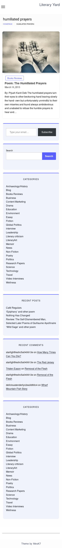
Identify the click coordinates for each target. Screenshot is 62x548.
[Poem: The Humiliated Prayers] (31, 52)
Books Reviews (14, 78)
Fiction (9, 221)
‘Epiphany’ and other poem (20, 311)
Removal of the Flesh (36, 368)
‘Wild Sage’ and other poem (21, 327)
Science (10, 267)
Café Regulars (14, 307)
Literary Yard (49, 4)
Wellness (11, 282)
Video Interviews (15, 278)
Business (11, 198)
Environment (13, 213)
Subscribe (47, 132)
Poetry (9, 255)
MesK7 (37, 543)
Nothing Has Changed (18, 315)
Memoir (10, 244)
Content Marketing (16, 201)
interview (11, 228)
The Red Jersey (45, 362)
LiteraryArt (11, 240)
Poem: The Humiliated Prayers (25, 83)
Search (9, 150)
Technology (12, 271)
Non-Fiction (12, 251)
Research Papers (15, 263)
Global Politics (14, 224)
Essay (9, 217)
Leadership (12, 232)
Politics (10, 259)
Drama (9, 205)
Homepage (7, 24)
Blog (8, 190)
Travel (9, 274)
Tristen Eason (13, 368)
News (9, 247)
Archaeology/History (17, 186)
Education (11, 209)
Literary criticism (14, 236)
